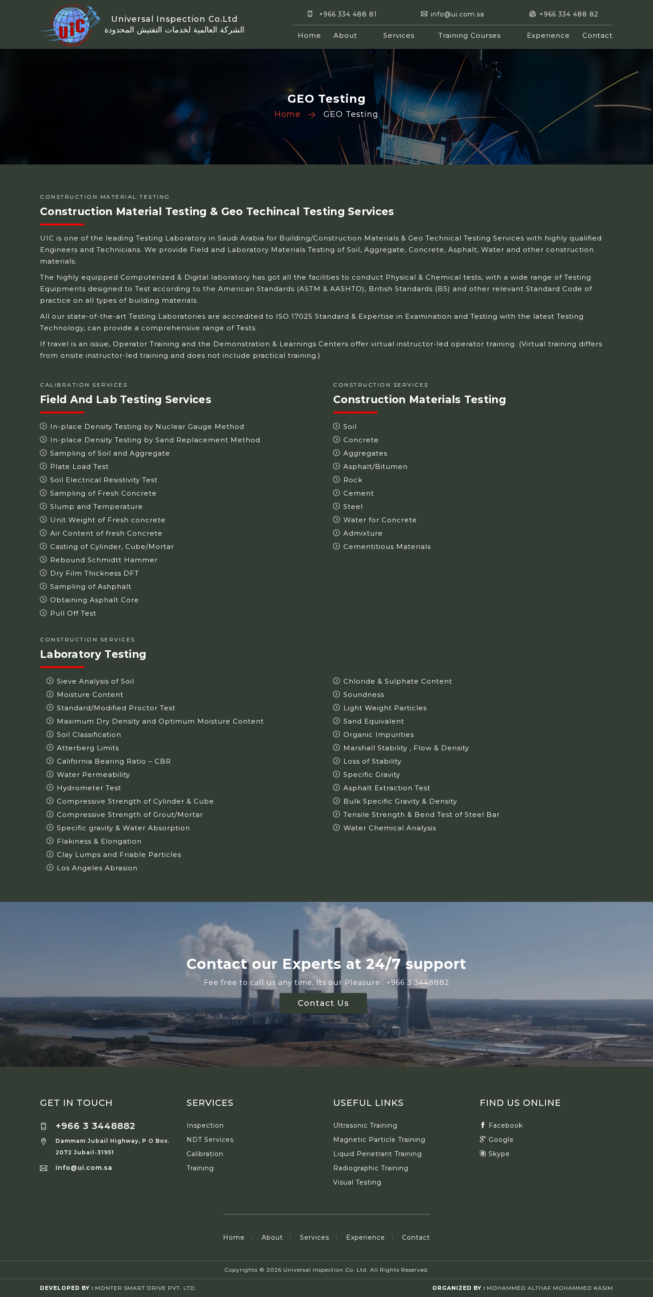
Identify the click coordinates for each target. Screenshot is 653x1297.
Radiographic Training (371, 1168)
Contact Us (323, 1003)
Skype (498, 1154)
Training (200, 1168)
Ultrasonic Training (365, 1125)
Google (500, 1140)
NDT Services (210, 1140)
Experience (548, 35)
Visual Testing (357, 1182)
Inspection (205, 1125)
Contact (597, 35)
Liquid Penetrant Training (377, 1154)
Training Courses (470, 35)
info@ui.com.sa (84, 1168)
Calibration (205, 1154)
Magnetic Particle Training (379, 1140)
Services (398, 35)
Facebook (504, 1125)
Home (309, 35)
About (346, 35)
